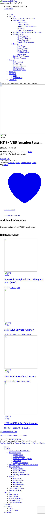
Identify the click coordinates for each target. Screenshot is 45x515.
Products (12, 16)
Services (12, 60)
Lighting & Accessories (25, 42)
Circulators (21, 28)
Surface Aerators (23, 24)
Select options (26, 334)
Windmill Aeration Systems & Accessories (27, 32)
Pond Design (17, 64)
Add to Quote (5, 159)
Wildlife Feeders (23, 52)
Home (11, 14)
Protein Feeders (22, 48)
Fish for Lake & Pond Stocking (24, 18)
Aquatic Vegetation (19, 66)
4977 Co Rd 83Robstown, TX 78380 (13, 435)
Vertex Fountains (23, 40)
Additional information (12, 215)
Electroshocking (18, 68)
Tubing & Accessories (25, 30)
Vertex (34, 163)
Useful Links (17, 78)
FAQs (15, 76)
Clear (30, 152)
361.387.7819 (16, 439)
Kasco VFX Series (23, 38)
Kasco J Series (22, 36)
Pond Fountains (18, 34)
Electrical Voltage (6, 152)
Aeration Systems (19, 20)
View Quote (8, 9)
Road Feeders (22, 50)
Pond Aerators (22, 22)
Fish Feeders (21, 46)
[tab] (24, 216)
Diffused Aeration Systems (26, 26)
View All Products (19, 58)
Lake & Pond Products (21, 56)
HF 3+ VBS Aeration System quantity (13, 154)
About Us (12, 72)
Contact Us (12, 80)
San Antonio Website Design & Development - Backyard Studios (22, 443)
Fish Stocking (18, 62)
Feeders (15, 44)
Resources (12, 74)
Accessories (21, 54)
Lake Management (19, 70)
